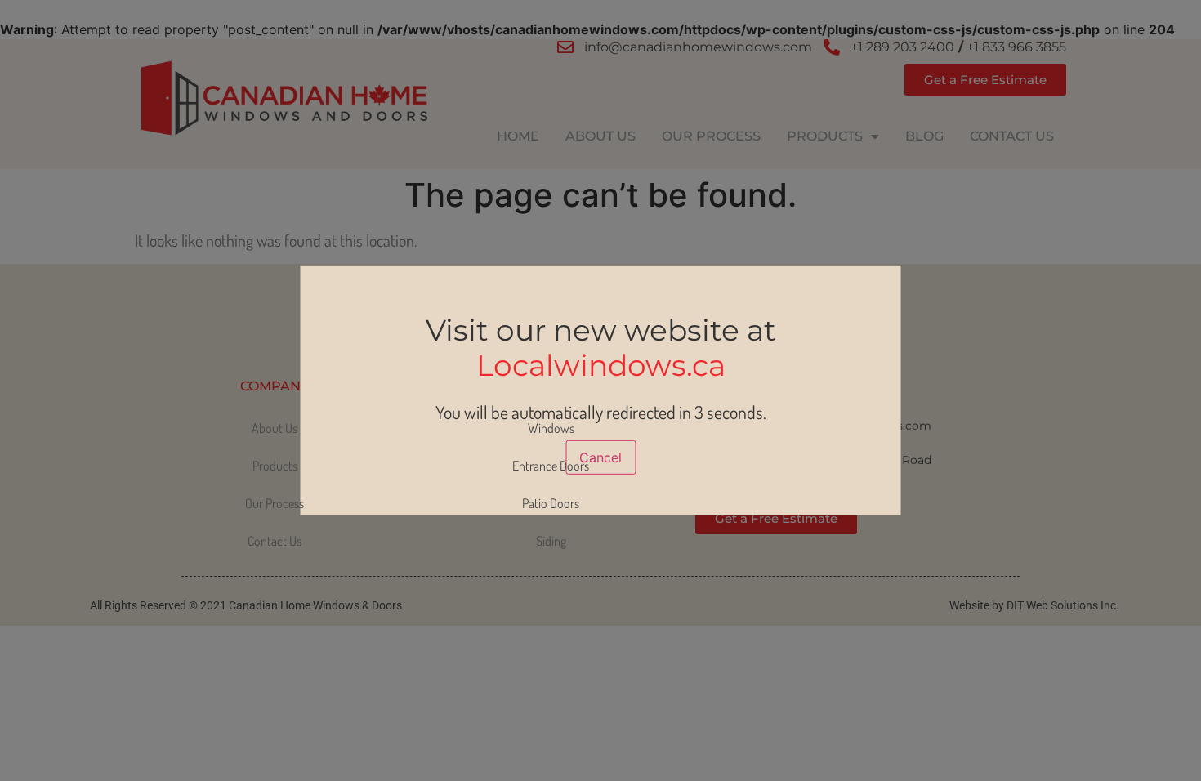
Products (825, 136)
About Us (600, 136)
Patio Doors (550, 503)
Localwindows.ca (601, 365)
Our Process (711, 136)
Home (518, 136)
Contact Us (1012, 136)
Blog (924, 136)
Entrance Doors (550, 465)
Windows (551, 428)
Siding (551, 541)
